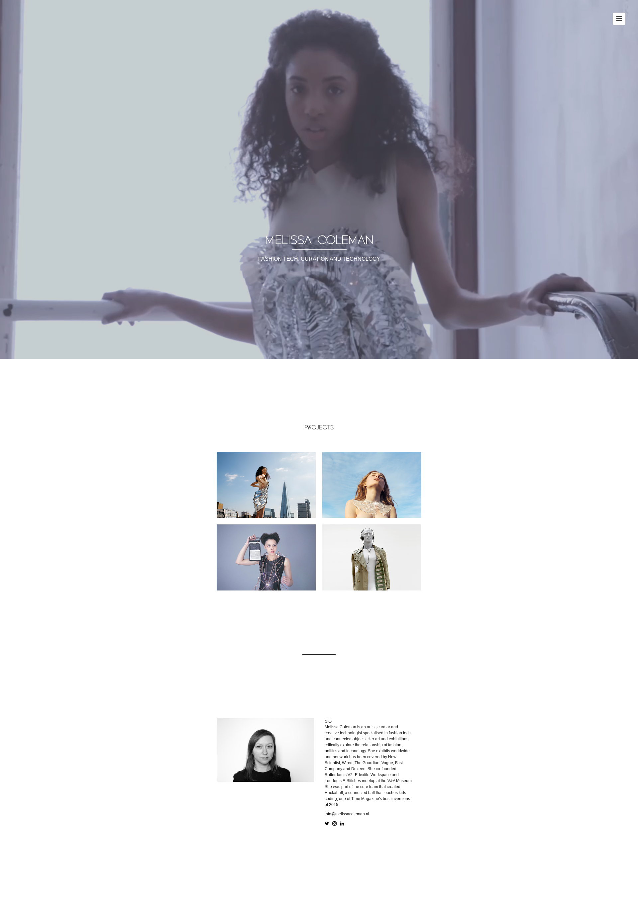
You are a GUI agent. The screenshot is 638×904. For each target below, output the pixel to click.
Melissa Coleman (319, 240)
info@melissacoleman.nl (347, 814)
